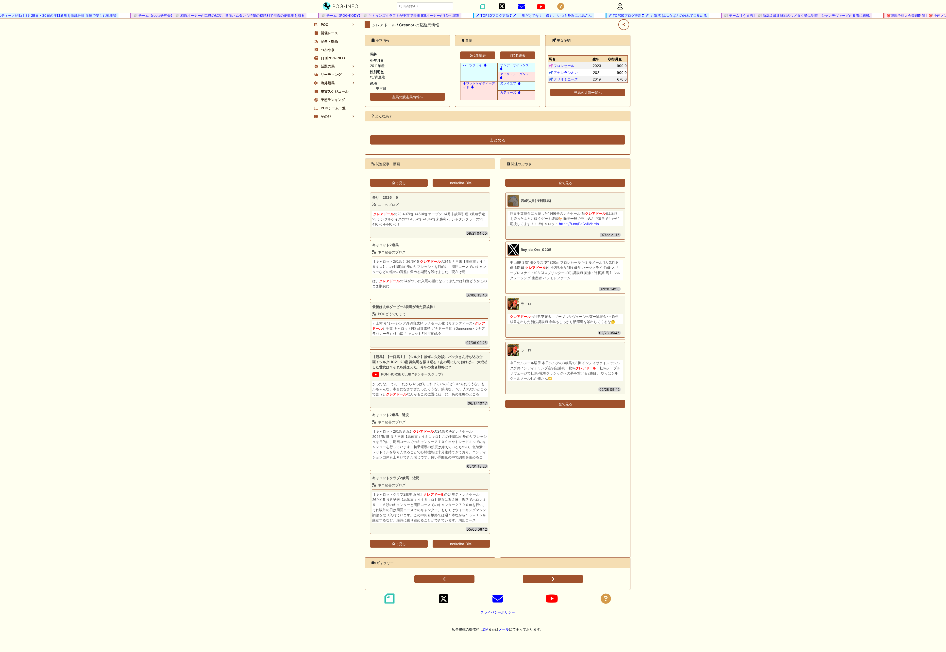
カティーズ (508, 92)
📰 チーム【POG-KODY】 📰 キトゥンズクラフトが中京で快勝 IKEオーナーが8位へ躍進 (380, 15)
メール (504, 629)
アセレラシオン (566, 72)
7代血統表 (517, 55)
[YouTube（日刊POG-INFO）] (541, 7)
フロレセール (564, 66)
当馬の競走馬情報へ (407, 97)
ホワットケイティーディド (479, 85)
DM (485, 629)
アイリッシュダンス (514, 74)
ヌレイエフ (508, 83)
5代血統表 (478, 55)
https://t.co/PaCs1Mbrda (579, 224)
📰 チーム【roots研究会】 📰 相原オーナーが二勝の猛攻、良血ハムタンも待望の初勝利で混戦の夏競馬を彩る (208, 15)
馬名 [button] (552, 59)
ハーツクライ (472, 65)
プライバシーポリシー (497, 612)
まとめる (498, 139)
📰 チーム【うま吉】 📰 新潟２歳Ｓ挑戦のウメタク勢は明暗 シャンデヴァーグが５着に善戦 (786, 15)
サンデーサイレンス (514, 65)
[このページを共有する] (623, 24)
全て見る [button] (399, 183)
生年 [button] (595, 59)
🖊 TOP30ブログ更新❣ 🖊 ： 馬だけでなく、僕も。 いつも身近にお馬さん (523, 15)
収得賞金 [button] (615, 59)
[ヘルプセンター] (560, 6)
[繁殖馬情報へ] (484, 65)
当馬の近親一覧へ (588, 92)
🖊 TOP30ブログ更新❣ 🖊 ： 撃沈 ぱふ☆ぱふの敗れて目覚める (647, 15)
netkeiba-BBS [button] (461, 183)
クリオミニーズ (566, 79)
